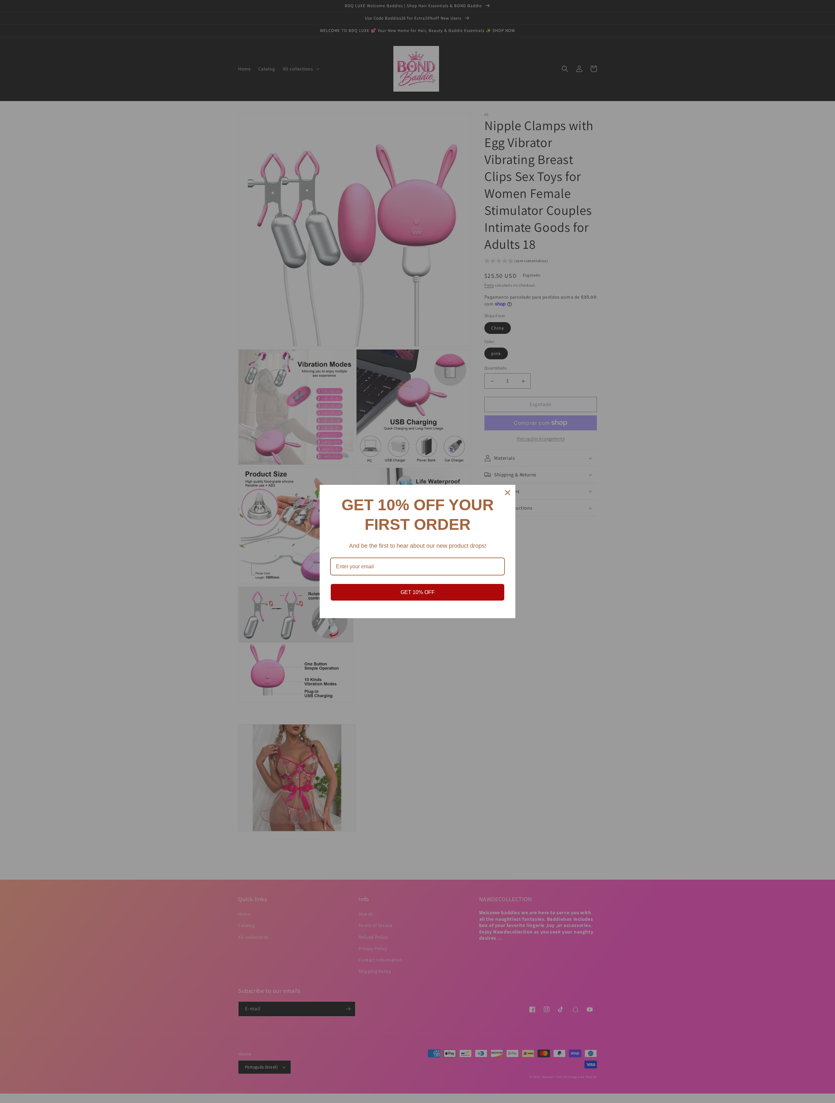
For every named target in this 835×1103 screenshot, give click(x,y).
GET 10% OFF (418, 592)
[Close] (507, 492)
